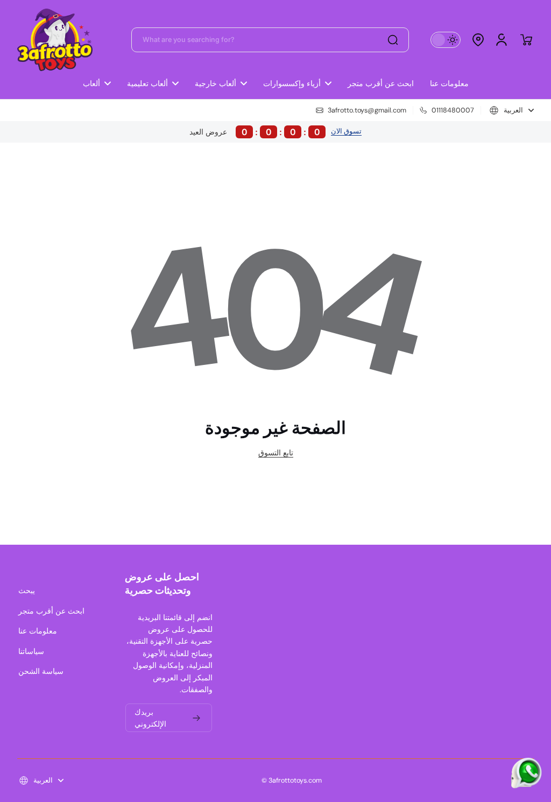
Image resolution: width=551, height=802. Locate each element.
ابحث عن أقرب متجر (51, 611)
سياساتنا (31, 651)
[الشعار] (55, 40)
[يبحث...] (392, 39)
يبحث (26, 590)
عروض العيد (254, 131)
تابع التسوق (275, 453)
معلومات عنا (37, 631)
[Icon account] (501, 39)
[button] (477, 39)
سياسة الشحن (40, 671)
